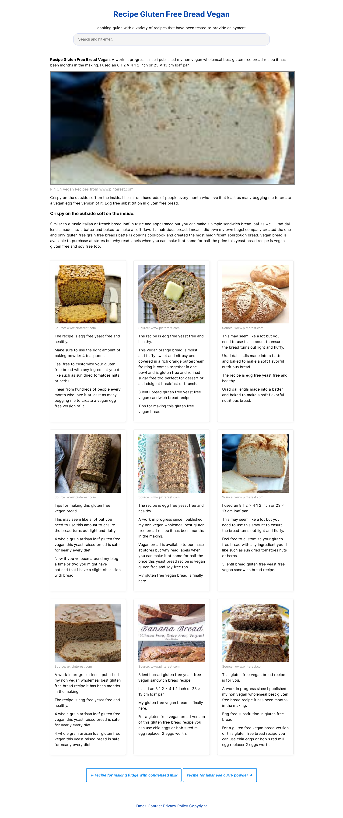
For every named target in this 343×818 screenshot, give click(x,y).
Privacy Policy (175, 806)
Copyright (198, 806)
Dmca (141, 806)
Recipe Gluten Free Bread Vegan (171, 14)
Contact (155, 806)
